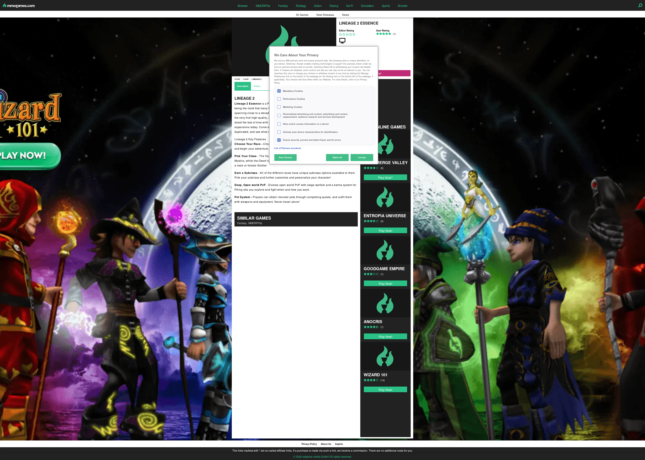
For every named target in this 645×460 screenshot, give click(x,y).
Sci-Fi (349, 6)
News (345, 15)
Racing (334, 6)
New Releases (325, 15)
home (237, 79)
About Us (326, 444)
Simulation (367, 6)
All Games (302, 15)
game (246, 79)
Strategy (301, 6)
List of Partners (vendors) (287, 148)
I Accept (362, 157)
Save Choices (285, 157)
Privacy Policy (309, 444)
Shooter (402, 6)
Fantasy (283, 6)
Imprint (339, 444)
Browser (243, 6)
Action (317, 6)
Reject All (337, 157)
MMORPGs (263, 6)
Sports (386, 6)
